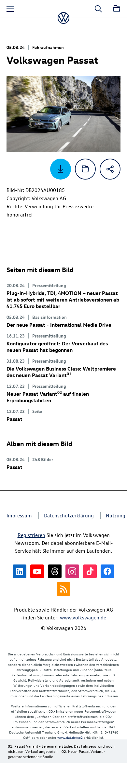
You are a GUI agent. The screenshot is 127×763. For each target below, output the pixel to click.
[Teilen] (110, 169)
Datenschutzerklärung (69, 515)
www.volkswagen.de (83, 617)
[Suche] (98, 9)
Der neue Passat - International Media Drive (59, 324)
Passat (14, 419)
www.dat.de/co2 (70, 737)
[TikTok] (90, 571)
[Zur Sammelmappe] (116, 9)
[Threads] (55, 571)
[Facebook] (107, 571)
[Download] (60, 169)
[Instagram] (72, 571)
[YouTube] (37, 571)
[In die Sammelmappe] (85, 169)
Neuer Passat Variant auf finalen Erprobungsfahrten (48, 397)
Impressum (19, 515)
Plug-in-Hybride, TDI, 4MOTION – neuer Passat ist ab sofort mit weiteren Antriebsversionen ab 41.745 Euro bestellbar (63, 299)
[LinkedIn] (19, 571)
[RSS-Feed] (63, 589)
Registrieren (31, 535)
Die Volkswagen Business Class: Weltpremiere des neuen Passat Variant (61, 371)
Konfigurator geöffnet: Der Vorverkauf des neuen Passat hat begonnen (57, 346)
